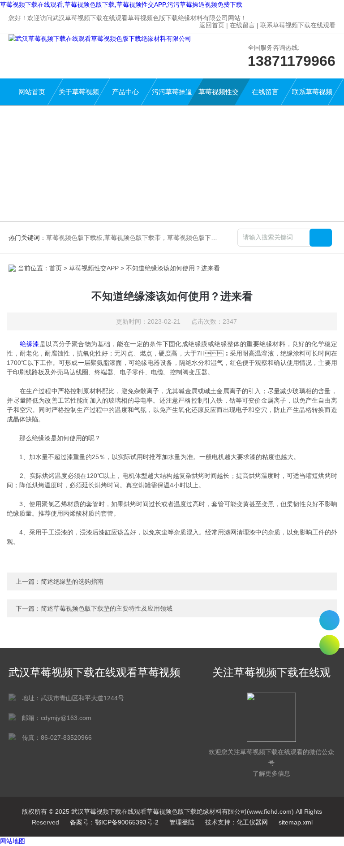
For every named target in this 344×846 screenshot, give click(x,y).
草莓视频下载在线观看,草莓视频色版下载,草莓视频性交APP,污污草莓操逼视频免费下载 (121, 4)
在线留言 (242, 25)
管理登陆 (181, 822)
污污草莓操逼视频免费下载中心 (172, 96)
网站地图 (12, 841)
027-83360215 (329, 620)
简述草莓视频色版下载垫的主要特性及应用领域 (106, 608)
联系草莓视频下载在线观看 (297, 25)
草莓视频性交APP (218, 96)
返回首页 (211, 25)
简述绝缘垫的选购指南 (72, 581)
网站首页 (31, 91)
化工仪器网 (252, 822)
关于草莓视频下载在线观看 (79, 96)
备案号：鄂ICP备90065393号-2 (114, 822)
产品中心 (125, 91)
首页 (55, 268)
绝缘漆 (29, 343)
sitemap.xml (296, 822)
